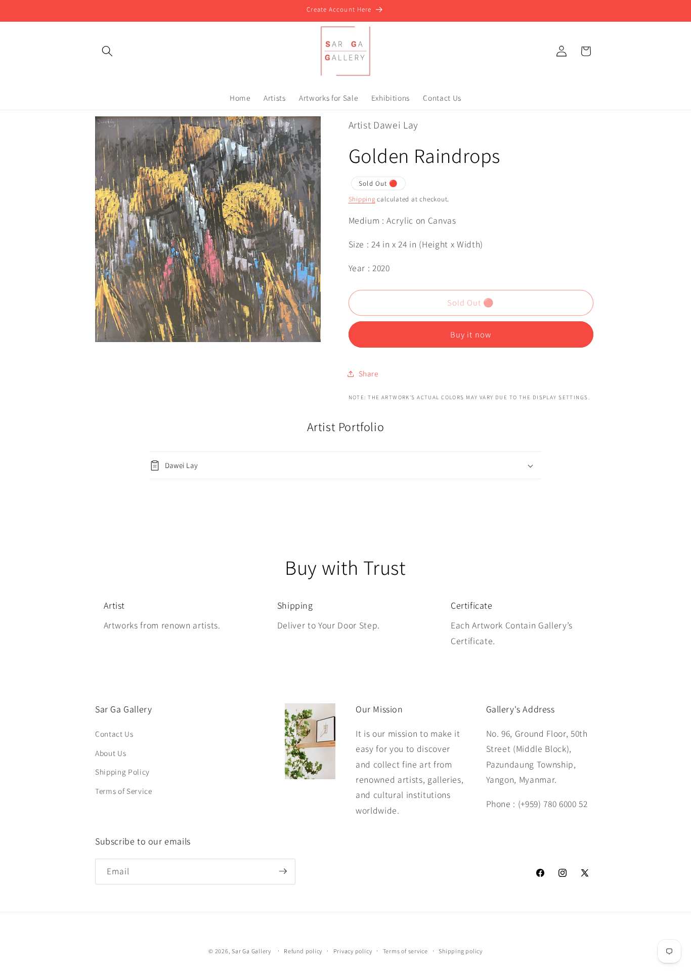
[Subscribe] (283, 871)
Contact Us (114, 734)
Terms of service (405, 951)
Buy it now (470, 334)
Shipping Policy (122, 772)
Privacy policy (352, 951)
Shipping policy (461, 951)
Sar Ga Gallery (251, 951)
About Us (110, 753)
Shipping (362, 199)
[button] (107, 51)
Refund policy (303, 951)
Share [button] (368, 373)
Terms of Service (123, 791)
